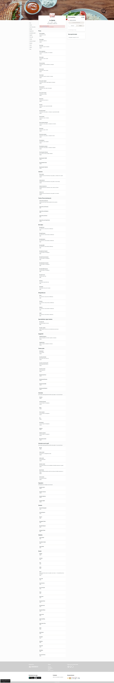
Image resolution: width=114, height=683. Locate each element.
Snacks (30, 45)
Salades (30, 47)
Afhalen (80, 25)
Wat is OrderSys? (50, 670)
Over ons (49, 666)
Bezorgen (72, 25)
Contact (49, 669)
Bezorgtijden (50, 667)
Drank (30, 49)
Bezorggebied (50, 668)
